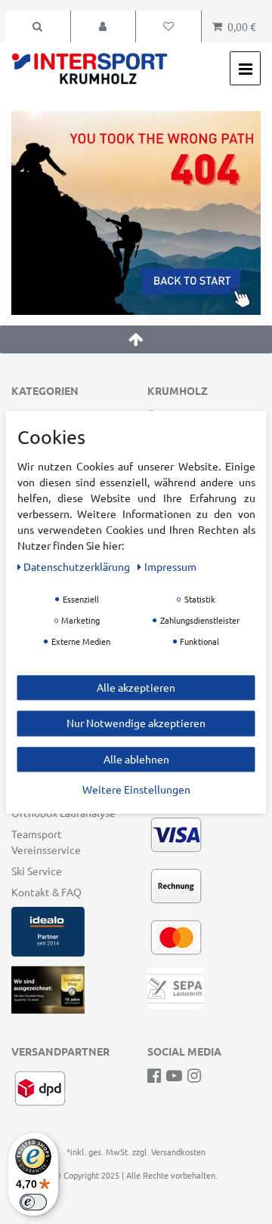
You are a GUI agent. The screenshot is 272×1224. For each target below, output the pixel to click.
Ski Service (36, 870)
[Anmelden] (103, 26)
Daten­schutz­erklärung (77, 566)
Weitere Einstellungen (136, 789)
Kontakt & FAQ (46, 892)
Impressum (170, 566)
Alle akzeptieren (136, 687)
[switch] (33, 1202)
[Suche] (37, 26)
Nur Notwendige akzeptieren (136, 722)
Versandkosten (178, 1151)
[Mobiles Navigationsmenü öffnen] (245, 68)
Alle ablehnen (136, 759)
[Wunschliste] (168, 26)
